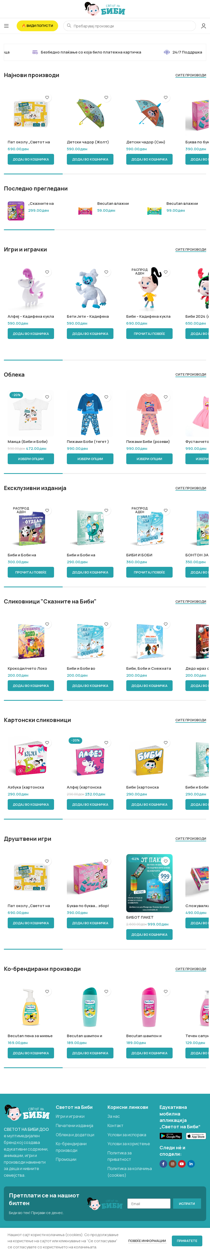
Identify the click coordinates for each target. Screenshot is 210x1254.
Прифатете (187, 1240)
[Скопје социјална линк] (191, 1164)
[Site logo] (105, 8)
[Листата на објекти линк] (79, 1116)
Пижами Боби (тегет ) (88, 441)
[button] (31, 159)
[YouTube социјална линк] (182, 1164)
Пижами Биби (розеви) (148, 441)
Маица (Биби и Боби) (28, 441)
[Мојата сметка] (203, 26)
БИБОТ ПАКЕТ (140, 917)
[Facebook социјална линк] (163, 1164)
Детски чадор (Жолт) (88, 142)
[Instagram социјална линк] (172, 1164)
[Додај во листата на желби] (47, 97)
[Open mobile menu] (6, 26)
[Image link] (27, 1112)
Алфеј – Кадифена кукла (31, 316)
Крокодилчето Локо (27, 668)
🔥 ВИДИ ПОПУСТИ (37, 25)
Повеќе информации (147, 1240)
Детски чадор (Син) (145, 142)
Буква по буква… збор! (88, 905)
